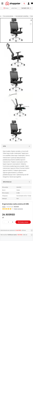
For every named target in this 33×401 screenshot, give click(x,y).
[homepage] (13, 3)
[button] (24, 3)
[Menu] (3, 3)
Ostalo (4, 206)
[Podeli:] (31, 20)
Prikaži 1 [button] (18, 209)
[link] (29, 3)
